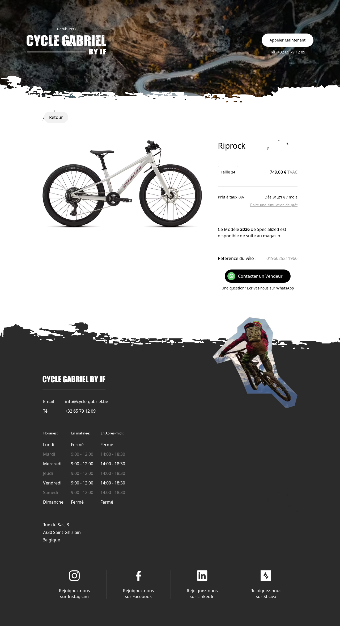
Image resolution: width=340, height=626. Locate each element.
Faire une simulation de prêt (274, 205)
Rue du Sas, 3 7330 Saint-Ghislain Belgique (61, 532)
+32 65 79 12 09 (80, 411)
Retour (56, 117)
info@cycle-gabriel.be (86, 401)
